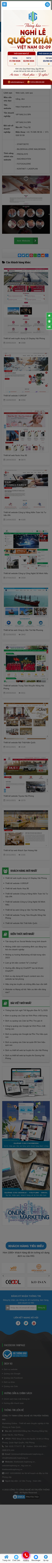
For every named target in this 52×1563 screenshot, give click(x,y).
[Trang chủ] (49, 315)
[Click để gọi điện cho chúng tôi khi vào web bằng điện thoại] (26, 1555)
